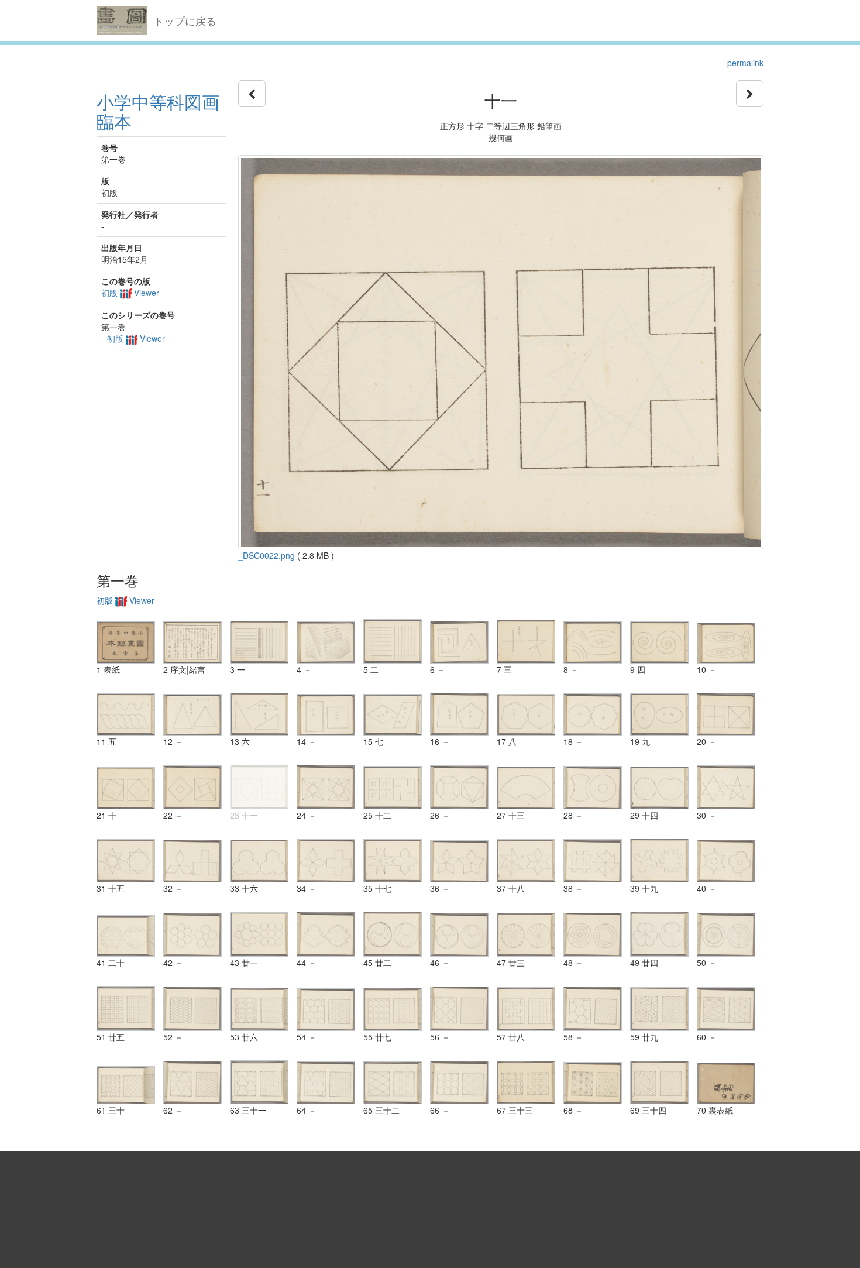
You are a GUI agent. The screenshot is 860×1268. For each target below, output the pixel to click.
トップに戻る (184, 20)
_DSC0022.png (266, 555)
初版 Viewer (130, 292)
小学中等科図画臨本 (158, 111)
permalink (745, 62)
